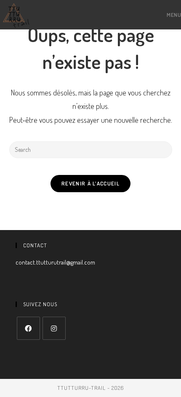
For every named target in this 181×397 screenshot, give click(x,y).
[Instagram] (54, 328)
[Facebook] (28, 328)
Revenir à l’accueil (90, 183)
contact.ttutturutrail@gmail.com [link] (55, 262)
